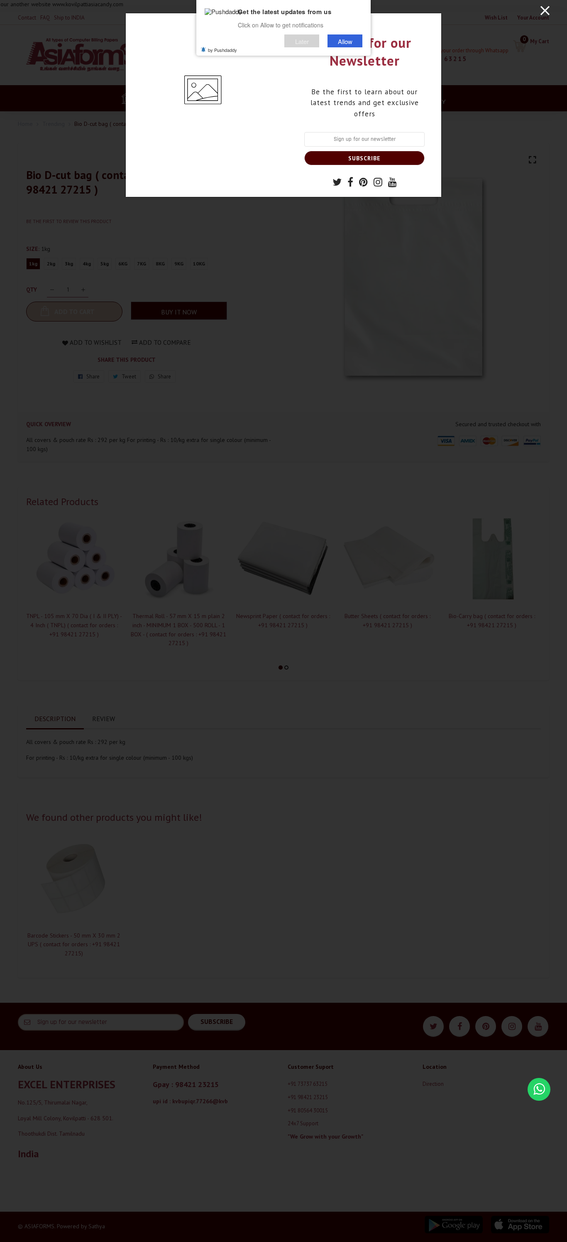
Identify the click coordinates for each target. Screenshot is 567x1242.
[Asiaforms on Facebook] (350, 183)
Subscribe (364, 158)
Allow (345, 41)
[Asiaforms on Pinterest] (363, 183)
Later (302, 41)
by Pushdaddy (222, 50)
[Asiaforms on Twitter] (337, 183)
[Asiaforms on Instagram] (378, 183)
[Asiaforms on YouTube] (392, 183)
